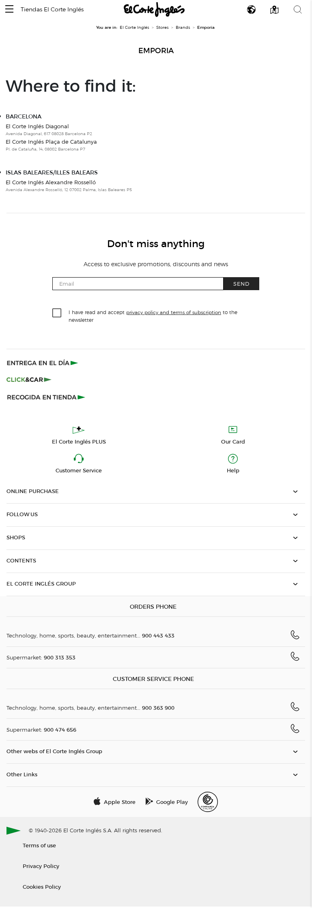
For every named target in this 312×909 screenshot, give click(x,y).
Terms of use (39, 845)
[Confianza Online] (208, 802)
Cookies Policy (42, 886)
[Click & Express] (43, 362)
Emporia (156, 50)
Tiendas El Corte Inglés (52, 9)
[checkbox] (57, 313)
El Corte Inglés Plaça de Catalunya (51, 141)
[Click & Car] (29, 379)
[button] (9, 9)
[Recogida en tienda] (46, 397)
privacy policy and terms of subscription (173, 312)
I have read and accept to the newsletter (153, 315)
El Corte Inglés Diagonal (37, 126)
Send (241, 283)
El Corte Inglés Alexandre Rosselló (51, 182)
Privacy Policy (41, 866)
